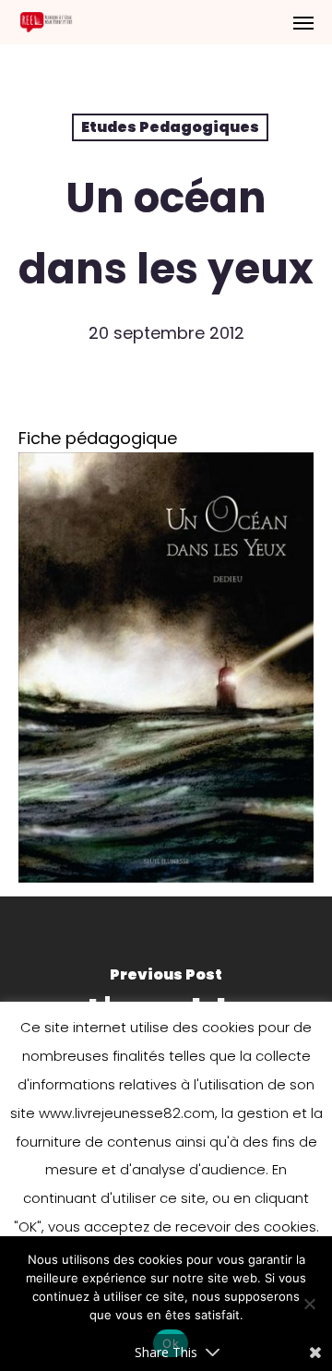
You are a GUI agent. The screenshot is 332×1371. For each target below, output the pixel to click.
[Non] (309, 1303)
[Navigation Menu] (303, 22)
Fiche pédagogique (97, 438)
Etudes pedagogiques (170, 127)
